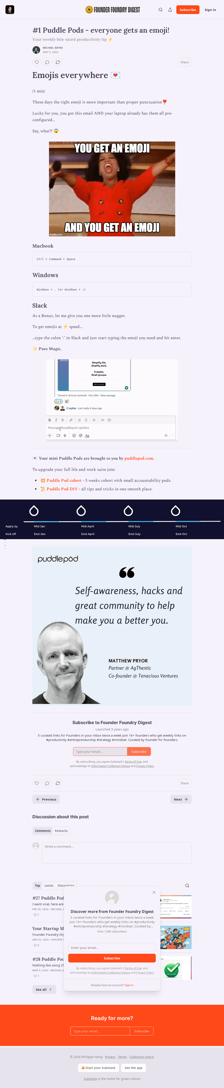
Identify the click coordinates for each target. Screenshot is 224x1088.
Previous (49, 799)
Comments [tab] (43, 831)
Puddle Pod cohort (64, 480)
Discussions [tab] (66, 886)
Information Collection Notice (110, 973)
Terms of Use (133, 968)
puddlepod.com (138, 458)
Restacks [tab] (61, 831)
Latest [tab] (48, 886)
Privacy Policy (145, 973)
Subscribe (188, 9)
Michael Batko (53, 47)
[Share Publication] (170, 9)
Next (178, 799)
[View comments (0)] (47, 62)
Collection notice (142, 1057)
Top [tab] (37, 886)
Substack (90, 1079)
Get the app (133, 1068)
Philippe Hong (61, 939)
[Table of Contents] (5, 544)
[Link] (26, 74)
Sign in (210, 9)
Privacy (110, 1057)
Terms (122, 1057)
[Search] (160, 9)
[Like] (36, 62)
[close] (154, 892)
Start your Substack (101, 1068)
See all (41, 989)
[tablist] (51, 830)
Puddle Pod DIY (62, 489)
